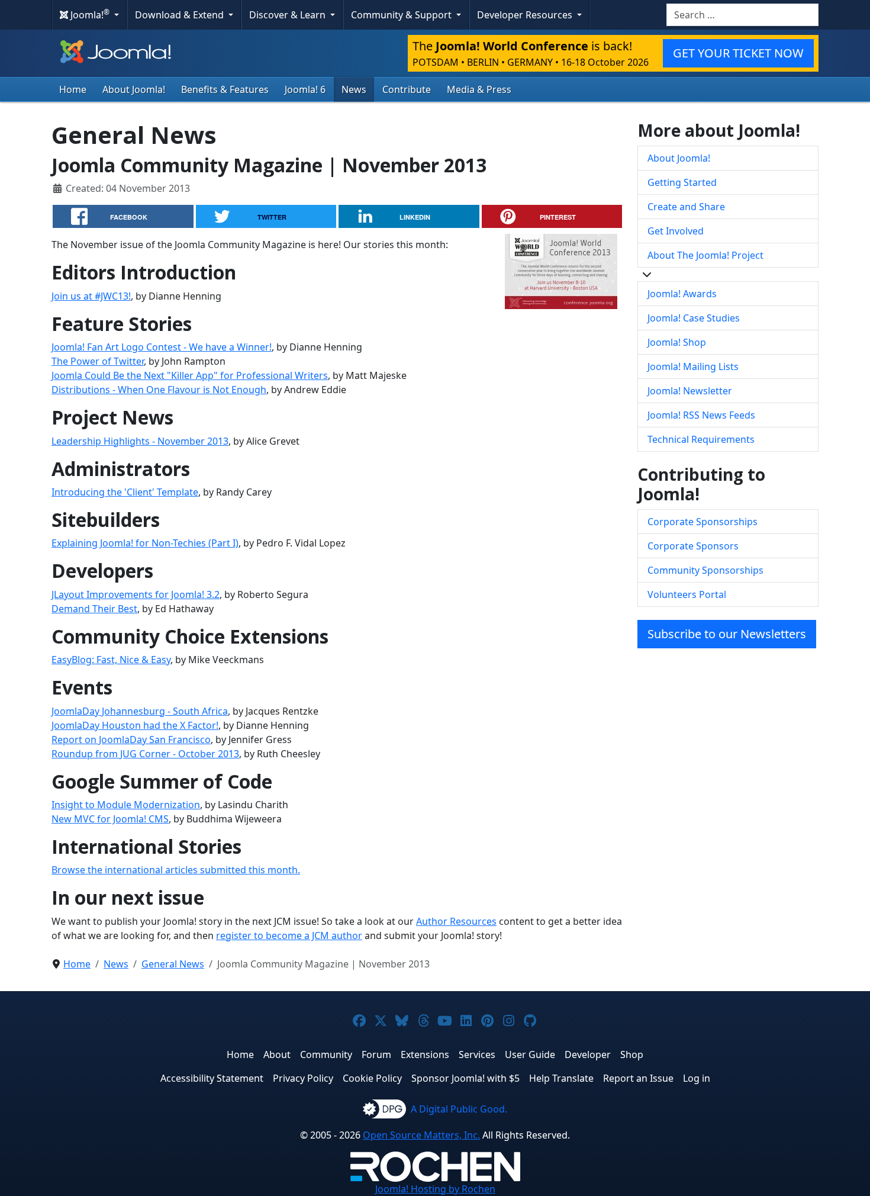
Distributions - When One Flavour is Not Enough (158, 389)
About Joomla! (133, 89)
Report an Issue (638, 1078)
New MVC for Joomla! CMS (110, 818)
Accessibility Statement (211, 1078)
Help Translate (561, 1078)
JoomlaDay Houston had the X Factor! (134, 725)
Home (72, 89)
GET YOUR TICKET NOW (738, 53)
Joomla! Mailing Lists (693, 366)
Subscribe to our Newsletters (726, 634)
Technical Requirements (701, 439)
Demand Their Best (94, 608)
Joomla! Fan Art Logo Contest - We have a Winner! (161, 346)
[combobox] (742, 15)
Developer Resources (526, 14)
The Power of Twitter (97, 361)
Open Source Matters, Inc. (421, 1135)
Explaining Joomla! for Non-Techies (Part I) (145, 542)
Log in (696, 1078)
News (353, 89)
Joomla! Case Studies (693, 317)
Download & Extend (180, 14)
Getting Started (682, 182)
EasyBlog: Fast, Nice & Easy (110, 659)
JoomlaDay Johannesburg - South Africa (139, 711)
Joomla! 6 (305, 89)
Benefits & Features (225, 89)
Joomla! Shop (676, 342)
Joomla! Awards (682, 293)
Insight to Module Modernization (125, 804)
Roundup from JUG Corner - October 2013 (145, 753)
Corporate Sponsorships (702, 521)
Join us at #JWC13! (91, 296)
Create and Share (686, 206)
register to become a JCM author (289, 935)
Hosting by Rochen (435, 1188)
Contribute (406, 89)
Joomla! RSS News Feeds (701, 415)
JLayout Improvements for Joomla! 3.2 (135, 594)
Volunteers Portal (686, 594)
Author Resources (456, 921)
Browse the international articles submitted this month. (175, 869)
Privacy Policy (303, 1078)
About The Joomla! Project (705, 255)
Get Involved (675, 230)
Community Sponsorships (705, 570)
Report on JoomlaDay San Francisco (131, 739)
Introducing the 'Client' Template (124, 492)
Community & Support (402, 14)
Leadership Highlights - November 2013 (139, 441)
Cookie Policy (372, 1078)
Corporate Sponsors (693, 545)
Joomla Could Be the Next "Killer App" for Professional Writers (189, 375)
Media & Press (479, 89)
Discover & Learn (288, 14)
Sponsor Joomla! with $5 (465, 1078)
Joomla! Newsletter (689, 390)
